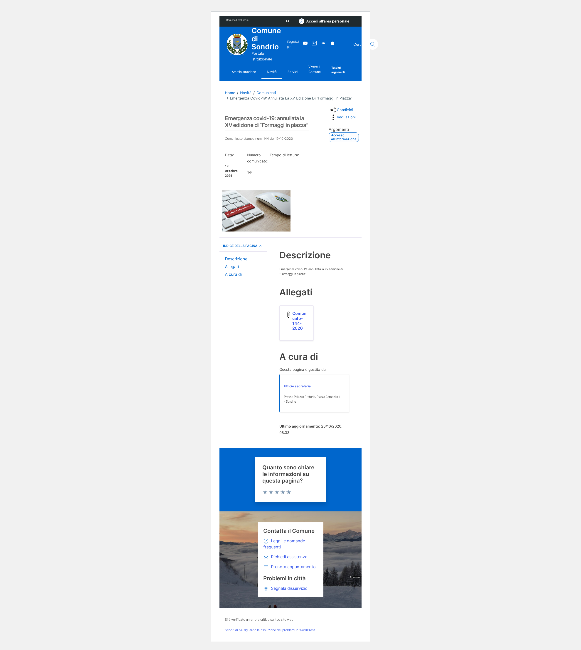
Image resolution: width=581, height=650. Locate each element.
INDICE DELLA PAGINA (240, 246)
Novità (272, 72)
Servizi (293, 72)
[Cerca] (372, 44)
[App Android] (321, 43)
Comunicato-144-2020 (300, 321)
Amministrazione (244, 72)
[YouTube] (303, 43)
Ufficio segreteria (297, 386)
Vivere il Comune (314, 69)
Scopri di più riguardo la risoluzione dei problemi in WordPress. (270, 630)
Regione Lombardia (237, 20)
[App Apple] (330, 43)
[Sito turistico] (312, 43)
